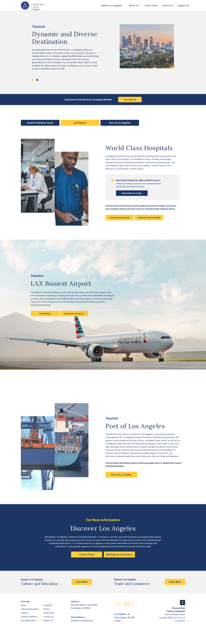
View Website (130, 99)
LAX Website (45, 313)
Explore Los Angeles (111, 5)
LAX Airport (80, 122)
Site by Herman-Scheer (175, 614)
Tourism (24, 612)
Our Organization (28, 620)
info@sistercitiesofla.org (82, 620)
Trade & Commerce (29, 616)
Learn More (82, 581)
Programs (47, 605)
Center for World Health (148, 217)
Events (46, 609)
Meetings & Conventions (119, 554)
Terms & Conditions (175, 611)
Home (23, 605)
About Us (133, 5)
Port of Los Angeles (119, 122)
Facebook (182, 602)
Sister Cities (151, 5)
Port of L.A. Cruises (121, 474)
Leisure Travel (86, 554)
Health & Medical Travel (40, 122)
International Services (119, 217)
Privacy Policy (178, 608)
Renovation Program (74, 313)
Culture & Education (29, 609)
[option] (103, 52)
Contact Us (168, 5)
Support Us (183, 5)
